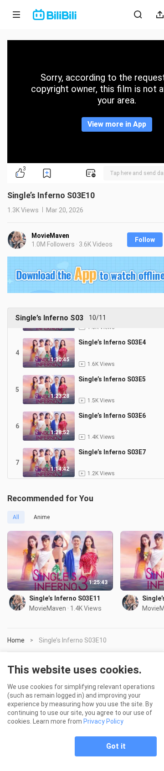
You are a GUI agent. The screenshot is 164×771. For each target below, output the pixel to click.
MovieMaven (50, 235)
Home (16, 640)
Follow (145, 239)
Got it (116, 746)
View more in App (116, 124)
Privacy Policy (103, 721)
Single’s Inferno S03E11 (64, 598)
